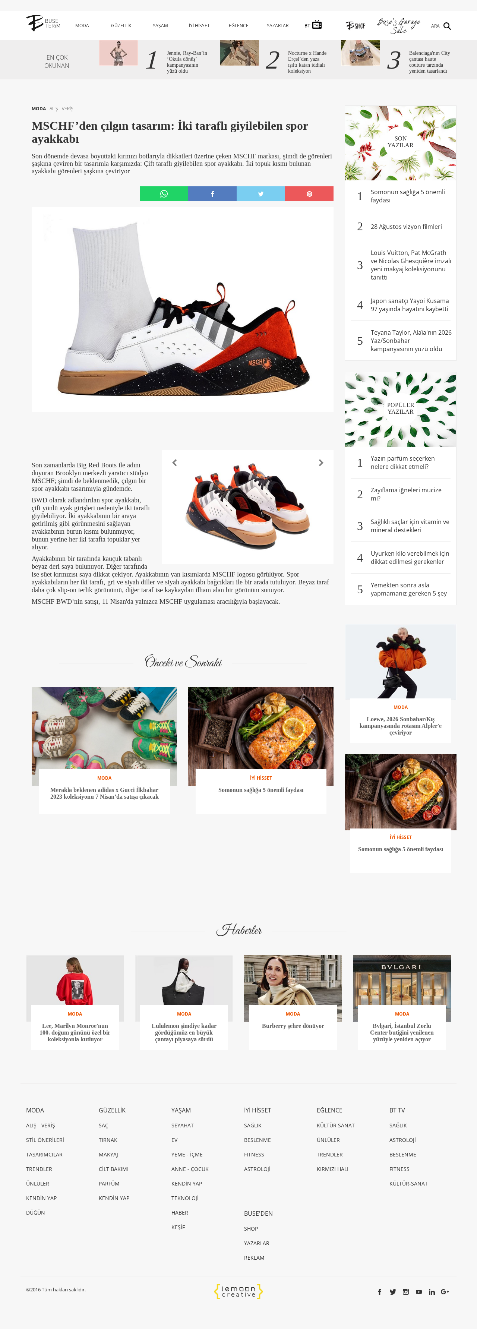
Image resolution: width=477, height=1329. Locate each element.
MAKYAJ (108, 1154)
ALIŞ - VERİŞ (61, 108)
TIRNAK (108, 1139)
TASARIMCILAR (44, 1154)
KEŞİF (178, 1227)
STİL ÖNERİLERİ (45, 1139)
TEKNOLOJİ (185, 1198)
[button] (174, 462)
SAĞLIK (253, 1125)
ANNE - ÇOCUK (190, 1168)
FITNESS (254, 1154)
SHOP (251, 1228)
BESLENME (257, 1139)
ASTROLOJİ (257, 1168)
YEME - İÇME (187, 1154)
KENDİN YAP (41, 1198)
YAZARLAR (277, 25)
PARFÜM (109, 1183)
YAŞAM (160, 25)
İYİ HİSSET (199, 25)
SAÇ (103, 1125)
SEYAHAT (182, 1125)
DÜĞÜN (35, 1212)
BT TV (397, 1110)
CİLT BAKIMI (114, 1168)
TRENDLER (39, 1168)
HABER (179, 1212)
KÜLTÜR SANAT (336, 1125)
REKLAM (254, 1257)
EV (174, 1139)
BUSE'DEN (258, 1213)
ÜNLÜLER (37, 1183)
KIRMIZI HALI (332, 1168)
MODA (82, 25)
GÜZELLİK (121, 25)
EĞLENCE (239, 25)
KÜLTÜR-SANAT (408, 1183)
